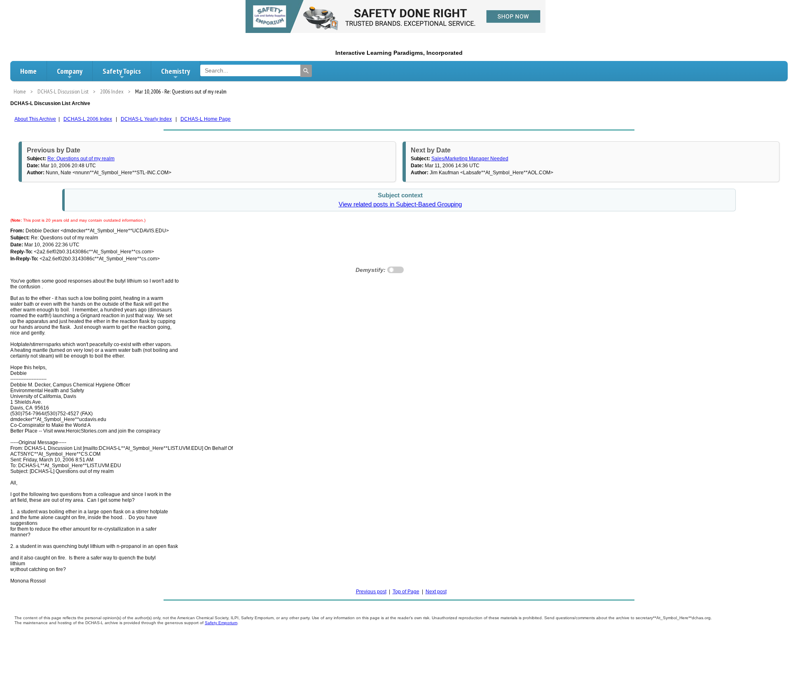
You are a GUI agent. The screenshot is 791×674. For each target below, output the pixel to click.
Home (28, 71)
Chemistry (175, 71)
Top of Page (406, 591)
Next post (436, 591)
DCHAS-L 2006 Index (87, 119)
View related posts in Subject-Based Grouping (400, 204)
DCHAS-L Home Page (205, 119)
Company (69, 71)
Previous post (371, 591)
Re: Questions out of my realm (81, 158)
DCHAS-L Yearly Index (146, 119)
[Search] (306, 71)
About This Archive (35, 119)
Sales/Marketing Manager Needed (469, 158)
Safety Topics (122, 71)
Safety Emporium (221, 622)
